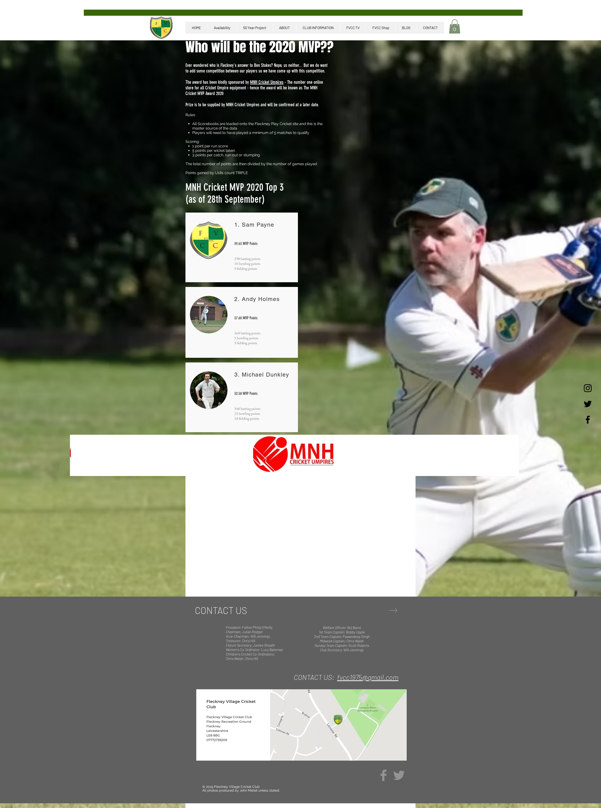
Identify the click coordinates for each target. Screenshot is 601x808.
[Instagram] (587, 388)
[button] (455, 26)
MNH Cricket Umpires (266, 82)
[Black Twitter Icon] (587, 404)
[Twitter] (399, 775)
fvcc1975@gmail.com (367, 677)
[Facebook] (383, 775)
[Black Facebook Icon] (587, 419)
